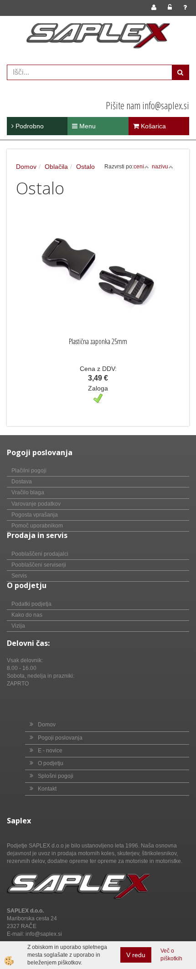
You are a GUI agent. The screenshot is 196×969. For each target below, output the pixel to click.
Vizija (18, 626)
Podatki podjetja (31, 604)
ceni (139, 166)
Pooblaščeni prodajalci (39, 554)
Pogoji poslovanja (60, 738)
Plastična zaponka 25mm (98, 341)
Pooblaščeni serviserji (38, 565)
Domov (26, 166)
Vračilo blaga (27, 492)
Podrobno (29, 126)
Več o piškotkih (171, 955)
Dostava (21, 481)
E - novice (50, 750)
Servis (19, 576)
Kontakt (47, 789)
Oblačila (56, 166)
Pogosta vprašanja (34, 515)
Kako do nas (26, 615)
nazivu (160, 166)
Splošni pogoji (55, 776)
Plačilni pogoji (28, 470)
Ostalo (85, 166)
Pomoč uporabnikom (37, 526)
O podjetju (50, 763)
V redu (135, 955)
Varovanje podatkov (36, 504)
